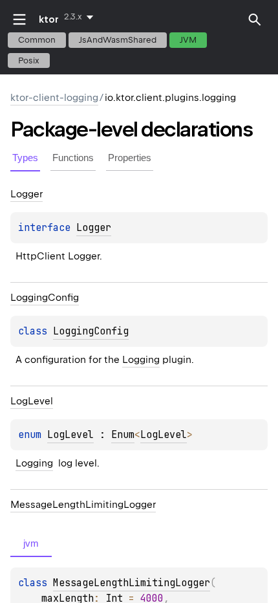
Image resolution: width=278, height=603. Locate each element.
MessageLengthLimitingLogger (131, 582)
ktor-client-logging (54, 98)
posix (28, 60)
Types (25, 157)
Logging (141, 360)
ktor (49, 19)
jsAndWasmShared (117, 40)
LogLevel (70, 434)
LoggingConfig (91, 331)
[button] (255, 19)
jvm (188, 40)
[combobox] (81, 16)
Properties (129, 157)
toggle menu (19, 19)
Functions (73, 157)
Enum (122, 434)
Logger (93, 227)
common (37, 40)
